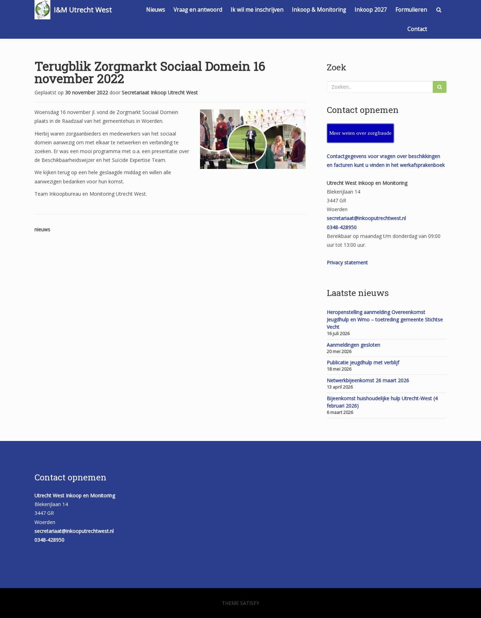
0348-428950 (342, 227)
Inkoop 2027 (371, 9)
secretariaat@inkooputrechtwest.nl (366, 218)
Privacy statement (347, 262)
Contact (417, 29)
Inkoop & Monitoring (319, 9)
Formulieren (411, 9)
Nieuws (155, 9)
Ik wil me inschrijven (257, 9)
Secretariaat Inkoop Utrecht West (160, 92)
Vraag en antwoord (198, 9)
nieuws (42, 229)
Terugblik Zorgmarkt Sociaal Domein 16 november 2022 (150, 72)
